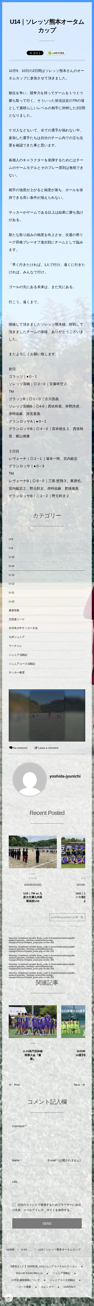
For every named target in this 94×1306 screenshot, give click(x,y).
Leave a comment (48, 748)
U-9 (11, 539)
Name (16, 1160)
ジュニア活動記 (18, 654)
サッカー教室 (17, 672)
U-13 (11, 574)
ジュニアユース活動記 (22, 663)
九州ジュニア (17, 637)
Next (77, 1084)
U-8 (11, 548)
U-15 (11, 557)
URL (15, 1182)
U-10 (11, 601)
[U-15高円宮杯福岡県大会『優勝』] (33, 1021)
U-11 (11, 592)
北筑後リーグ (17, 619)
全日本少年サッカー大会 (23, 628)
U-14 (11, 565)
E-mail (52, 1160)
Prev (17, 1084)
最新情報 (14, 610)
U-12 (11, 583)
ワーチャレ (15, 645)
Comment (18, 1126)
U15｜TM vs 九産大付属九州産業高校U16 (32, 897)
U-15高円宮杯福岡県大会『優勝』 (33, 1055)
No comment (20, 748)
